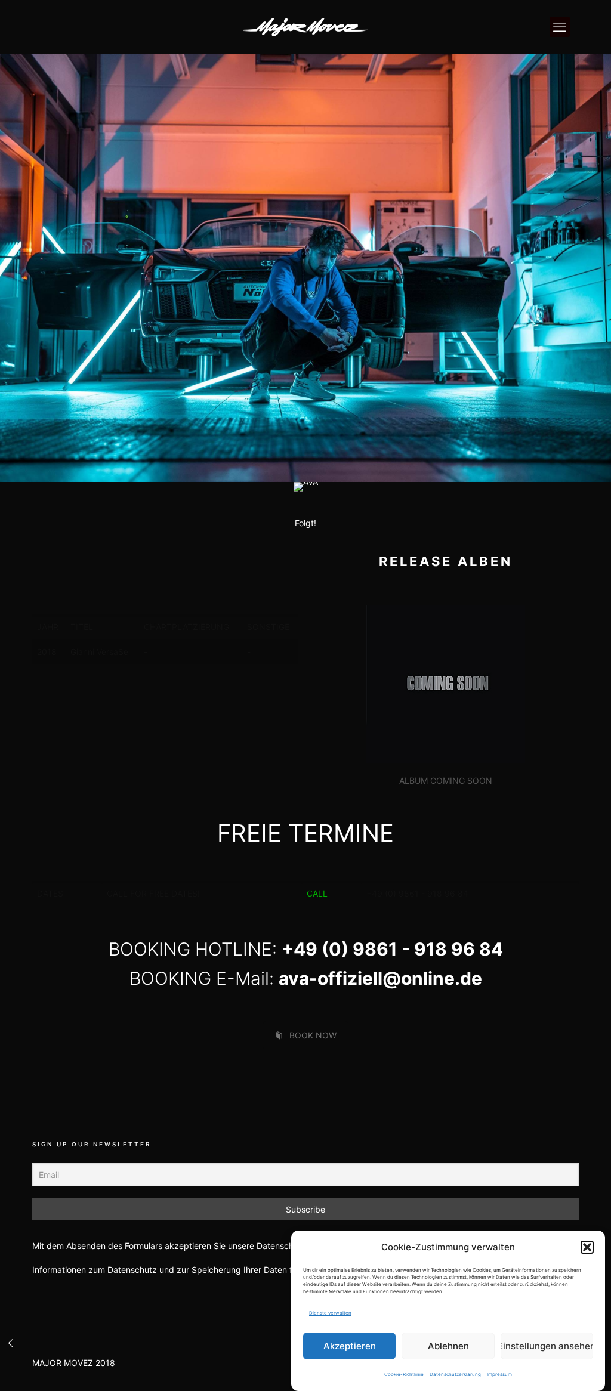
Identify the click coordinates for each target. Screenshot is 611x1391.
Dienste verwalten (330, 1313)
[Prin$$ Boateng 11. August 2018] (10, 1343)
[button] (587, 1247)
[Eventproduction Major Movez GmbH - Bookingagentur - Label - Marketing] (305, 27)
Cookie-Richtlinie (404, 1374)
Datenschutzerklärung (455, 1374)
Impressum (499, 1374)
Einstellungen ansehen (547, 1346)
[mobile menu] (560, 27)
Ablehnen (448, 1346)
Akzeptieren (349, 1346)
